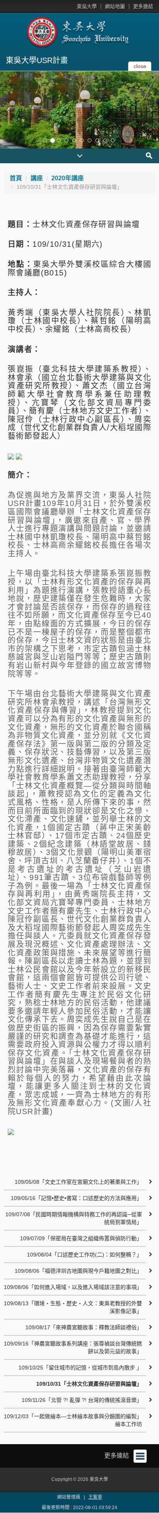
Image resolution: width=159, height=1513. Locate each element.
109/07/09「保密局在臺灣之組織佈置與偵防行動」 (81, 1238)
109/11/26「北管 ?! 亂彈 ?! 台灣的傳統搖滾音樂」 (82, 1400)
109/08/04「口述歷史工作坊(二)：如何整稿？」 (84, 1254)
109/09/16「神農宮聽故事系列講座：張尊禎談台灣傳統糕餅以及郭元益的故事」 (73, 1347)
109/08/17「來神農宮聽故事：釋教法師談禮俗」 (83, 1327)
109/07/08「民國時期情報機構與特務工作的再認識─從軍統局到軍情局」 (73, 1218)
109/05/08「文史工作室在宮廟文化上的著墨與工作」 (78, 1182)
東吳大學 (87, 6)
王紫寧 (95, 1497)
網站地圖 (115, 6)
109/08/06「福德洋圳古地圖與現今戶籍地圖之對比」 (78, 1271)
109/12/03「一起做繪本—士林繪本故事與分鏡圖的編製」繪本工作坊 (73, 1420)
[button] (7, 109)
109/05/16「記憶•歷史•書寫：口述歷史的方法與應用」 (76, 1198)
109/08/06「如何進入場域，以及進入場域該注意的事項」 (73, 1287)
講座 (36, 178)
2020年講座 (67, 178)
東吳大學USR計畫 (37, 60)
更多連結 (143, 6)
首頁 (16, 178)
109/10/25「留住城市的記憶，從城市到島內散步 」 (80, 1367)
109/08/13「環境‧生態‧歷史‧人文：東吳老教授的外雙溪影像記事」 (73, 1307)
